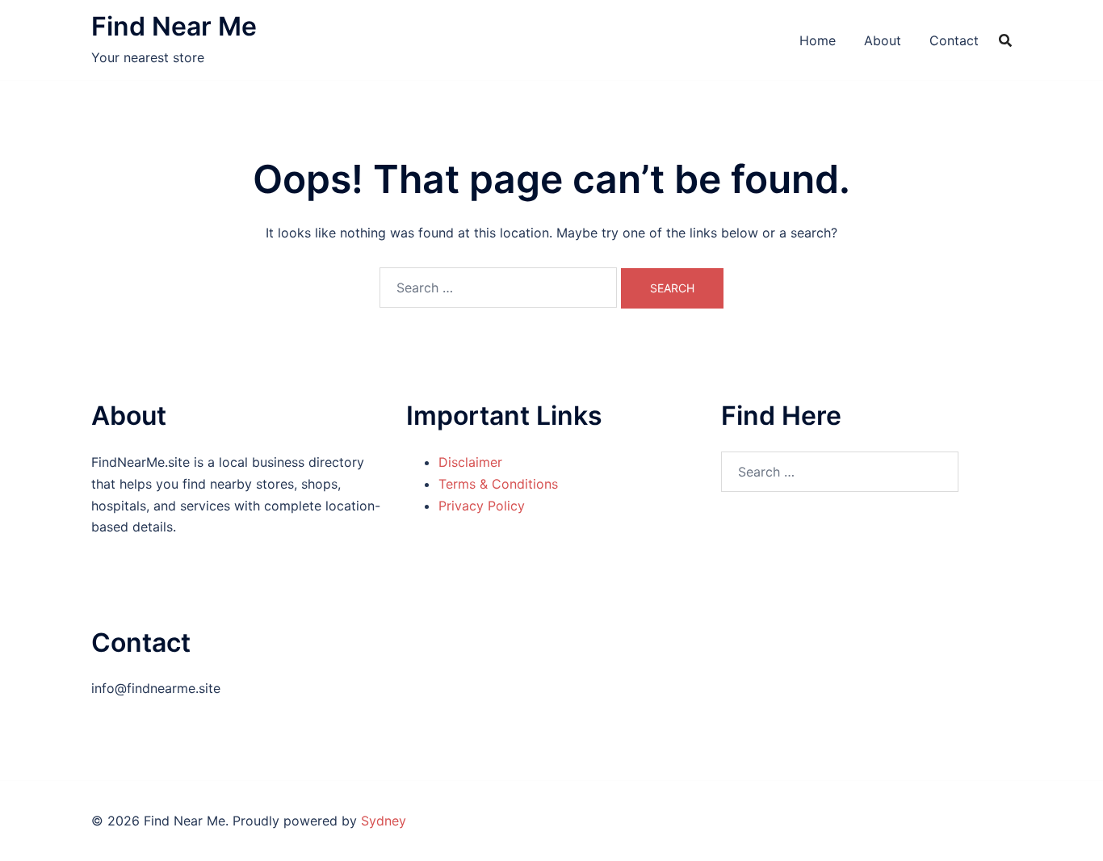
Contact (954, 40)
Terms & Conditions (498, 484)
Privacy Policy (481, 506)
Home (817, 40)
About (882, 40)
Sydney (383, 821)
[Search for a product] (1005, 40)
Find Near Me (174, 26)
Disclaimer (470, 462)
